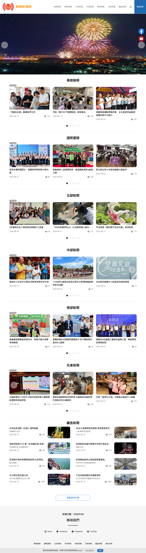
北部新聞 (79, 7)
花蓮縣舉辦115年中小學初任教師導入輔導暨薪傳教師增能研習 (29, 398)
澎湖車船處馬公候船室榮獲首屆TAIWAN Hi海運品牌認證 (90, 459)
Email (50, 531)
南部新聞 (100, 7)
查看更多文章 (73, 498)
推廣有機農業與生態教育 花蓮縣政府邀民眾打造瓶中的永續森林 (72, 398)
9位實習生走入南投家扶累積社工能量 (26, 227)
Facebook (79, 531)
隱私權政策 (89, 550)
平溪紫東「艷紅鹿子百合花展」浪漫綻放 (114, 227)
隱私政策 (109, 544)
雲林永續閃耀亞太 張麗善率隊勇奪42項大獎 (29, 171)
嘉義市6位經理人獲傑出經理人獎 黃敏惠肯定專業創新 (116, 341)
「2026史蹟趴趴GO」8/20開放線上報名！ (72, 227)
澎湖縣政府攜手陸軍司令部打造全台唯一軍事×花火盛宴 (93, 444)
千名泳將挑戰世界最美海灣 (88, 475)
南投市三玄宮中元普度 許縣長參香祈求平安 (29, 282)
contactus (63, 531)
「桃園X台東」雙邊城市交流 (22, 112)
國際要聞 (68, 7)
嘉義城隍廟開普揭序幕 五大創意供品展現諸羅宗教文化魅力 (115, 113)
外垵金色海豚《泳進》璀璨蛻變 (23, 428)
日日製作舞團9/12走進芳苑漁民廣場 (112, 282)
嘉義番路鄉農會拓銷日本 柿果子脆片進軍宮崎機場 (28, 341)
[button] (71, 72)
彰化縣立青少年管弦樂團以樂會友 (111, 169)
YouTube (93, 531)
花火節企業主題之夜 (18, 475)
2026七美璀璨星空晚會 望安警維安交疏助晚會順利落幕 (93, 428)
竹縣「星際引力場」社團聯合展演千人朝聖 (115, 397)
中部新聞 (90, 7)
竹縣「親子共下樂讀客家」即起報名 (69, 112)
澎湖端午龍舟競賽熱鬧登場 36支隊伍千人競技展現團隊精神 (27, 459)
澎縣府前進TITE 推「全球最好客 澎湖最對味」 (26, 444)
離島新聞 (122, 7)
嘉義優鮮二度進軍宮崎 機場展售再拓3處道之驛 (73, 171)
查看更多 (13, 85)
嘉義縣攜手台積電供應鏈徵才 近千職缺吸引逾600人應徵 (72, 341)
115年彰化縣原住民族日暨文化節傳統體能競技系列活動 (73, 283)
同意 (100, 550)
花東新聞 (111, 7)
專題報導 (57, 7)
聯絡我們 (140, 7)
